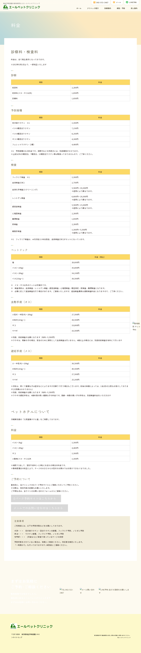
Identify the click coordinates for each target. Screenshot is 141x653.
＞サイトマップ (16, 637)
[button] (36, 498)
